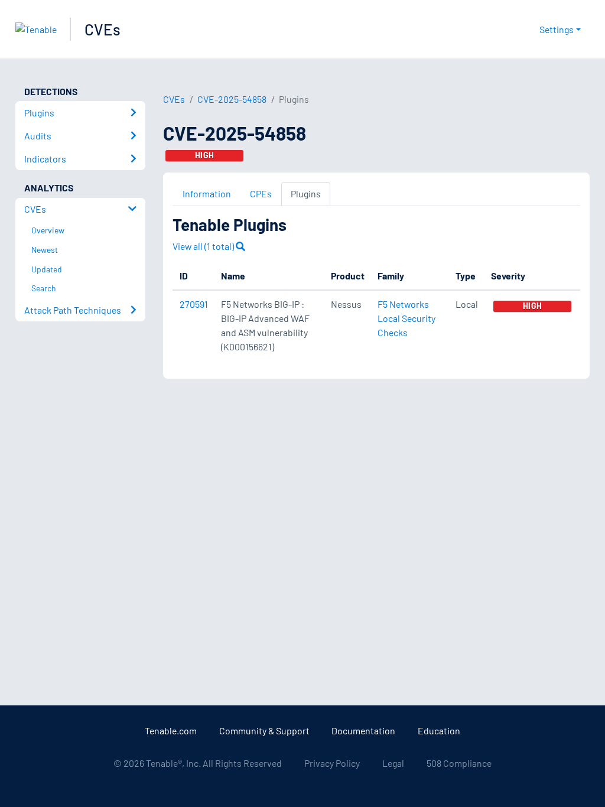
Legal (393, 763)
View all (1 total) (204, 246)
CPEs (261, 193)
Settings (556, 29)
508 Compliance (459, 763)
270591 (194, 304)
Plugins (306, 193)
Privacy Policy (332, 763)
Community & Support (264, 730)
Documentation (363, 730)
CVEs (102, 29)
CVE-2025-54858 (231, 99)
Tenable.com (171, 730)
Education (439, 730)
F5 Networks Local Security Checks (406, 318)
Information (207, 193)
